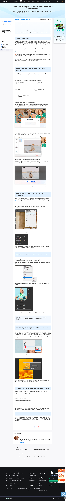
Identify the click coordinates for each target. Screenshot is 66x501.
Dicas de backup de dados (10, 478)
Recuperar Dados (15, 1)
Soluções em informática (9, 488)
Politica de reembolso (32, 475)
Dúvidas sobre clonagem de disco (22, 488)
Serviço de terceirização (33, 490)
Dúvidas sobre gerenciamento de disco (23, 490)
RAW (19, 204)
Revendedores (41, 483)
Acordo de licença (32, 480)
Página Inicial (17, 19)
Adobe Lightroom (18, 200)
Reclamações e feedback (43, 490)
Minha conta (41, 488)
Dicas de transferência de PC (10, 485)
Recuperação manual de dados (34, 488)
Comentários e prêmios (42, 480)
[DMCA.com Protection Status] (11, 498)
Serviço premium (19, 480)
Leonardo (22, 436)
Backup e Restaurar (31, 1)
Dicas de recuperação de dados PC (11, 473)
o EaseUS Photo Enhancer (36, 74)
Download (18, 475)
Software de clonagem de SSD (10, 483)
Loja (30, 486)
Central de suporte (20, 473)
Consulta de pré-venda (20, 478)
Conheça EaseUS (41, 478)
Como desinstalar (32, 473)
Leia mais (21, 442)
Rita (44, 19)
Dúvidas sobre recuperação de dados (23, 486)
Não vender (31, 478)
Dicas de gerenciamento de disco (11, 480)
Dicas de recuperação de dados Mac (11, 475)
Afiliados (40, 485)
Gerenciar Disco (23, 1)
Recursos (8, 472)
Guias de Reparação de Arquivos (25, 19)
